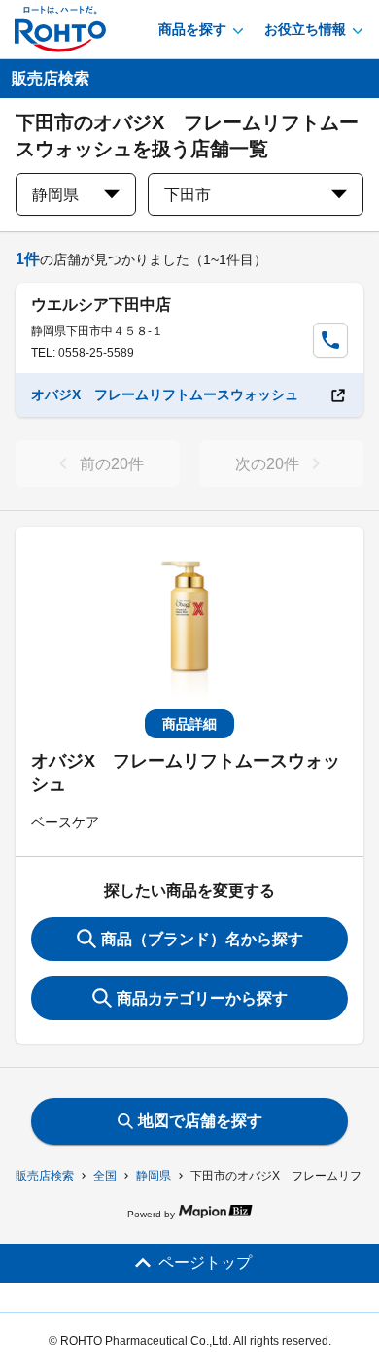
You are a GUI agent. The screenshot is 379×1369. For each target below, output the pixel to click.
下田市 (187, 195)
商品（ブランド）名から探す (202, 939)
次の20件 (267, 464)
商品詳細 (189, 724)
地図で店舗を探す (200, 1120)
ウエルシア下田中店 (101, 304)
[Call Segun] (330, 340)
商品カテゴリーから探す (202, 998)
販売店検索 (45, 1175)
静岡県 (153, 1175)
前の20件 (112, 464)
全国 (105, 1175)
